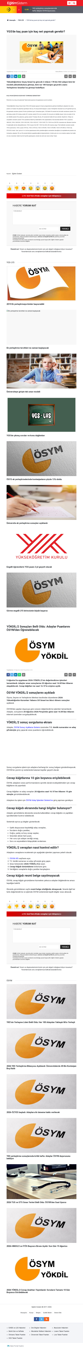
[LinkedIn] (15, 76)
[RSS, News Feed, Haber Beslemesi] (46, 1319)
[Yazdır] (23, 76)
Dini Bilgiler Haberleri (38, 1328)
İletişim (38, 1313)
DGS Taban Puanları (15, 1338)
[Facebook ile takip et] (36, 1319)
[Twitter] (12, 76)
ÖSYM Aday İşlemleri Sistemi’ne (39, 800)
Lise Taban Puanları (61, 1335)
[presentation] (13, 9)
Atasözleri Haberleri (61, 1328)
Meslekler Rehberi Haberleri (41, 1331)
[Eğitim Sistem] (17, 3)
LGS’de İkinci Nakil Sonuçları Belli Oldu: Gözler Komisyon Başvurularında (46, 9)
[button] (66, 76)
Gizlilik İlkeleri (47, 1313)
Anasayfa (12, 20)
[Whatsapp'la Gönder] (19, 76)
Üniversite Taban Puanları (40, 1335)
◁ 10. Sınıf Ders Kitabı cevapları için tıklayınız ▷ (41, 196)
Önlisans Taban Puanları (17, 1335)
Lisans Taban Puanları (61, 1331)
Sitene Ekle (57, 1313)
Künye (31, 1313)
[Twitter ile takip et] (41, 1319)
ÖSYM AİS (14, 858)
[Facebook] (8, 76)
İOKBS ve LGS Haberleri (17, 1328)
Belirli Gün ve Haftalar (16, 1331)
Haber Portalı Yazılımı (17, 1346)
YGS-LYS (21, 20)
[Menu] (69, 3)
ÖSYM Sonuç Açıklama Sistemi (27, 727)
